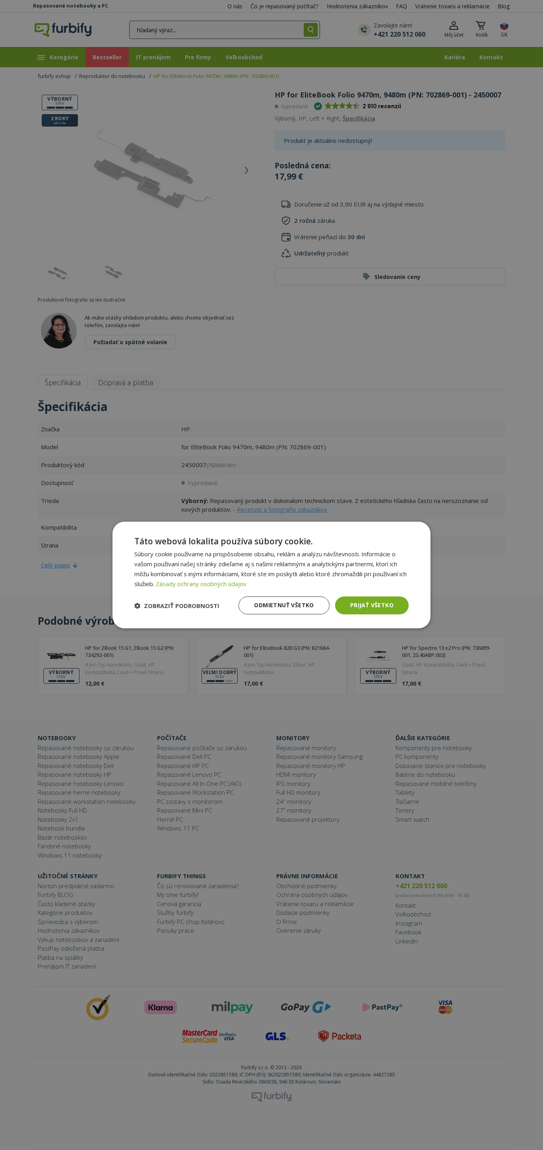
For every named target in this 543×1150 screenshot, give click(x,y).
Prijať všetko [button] (372, 605)
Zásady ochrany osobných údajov (201, 584)
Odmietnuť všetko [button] (284, 605)
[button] (176, 605)
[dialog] (271, 575)
